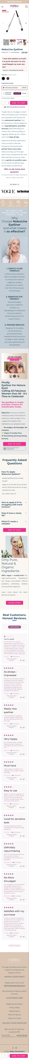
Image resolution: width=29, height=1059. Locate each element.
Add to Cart (18, 1056)
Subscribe (22, 1035)
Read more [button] (22, 653)
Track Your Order (14, 1018)
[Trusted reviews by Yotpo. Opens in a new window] (14, 620)
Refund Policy (14, 1011)
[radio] (14, 88)
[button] (20, 660)
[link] (10, 52)
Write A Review (14, 627)
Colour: (9, 75)
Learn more (14, 603)
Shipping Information (14, 1004)
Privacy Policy (14, 1008)
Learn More (20, 177)
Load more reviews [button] (14, 945)
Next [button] (25, 23)
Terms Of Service (14, 1015)
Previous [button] (3, 23)
